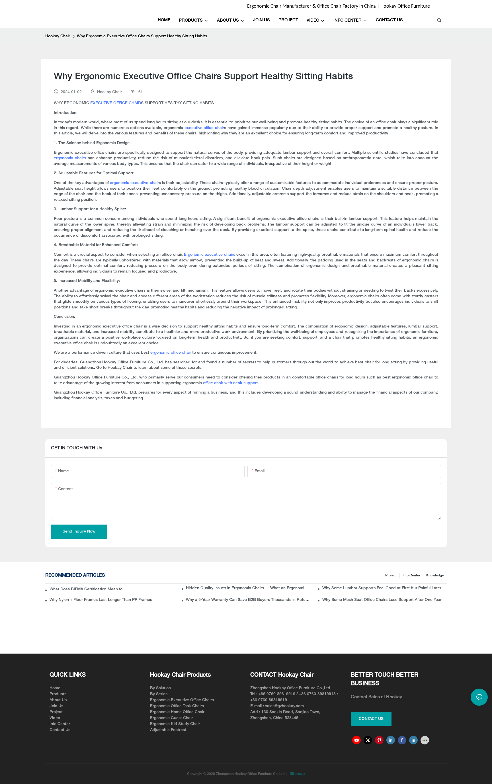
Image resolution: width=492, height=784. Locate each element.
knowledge (435, 575)
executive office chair (204, 128)
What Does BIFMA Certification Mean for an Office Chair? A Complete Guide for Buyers (89, 589)
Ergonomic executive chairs (209, 255)
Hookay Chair (57, 36)
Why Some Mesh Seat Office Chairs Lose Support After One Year (382, 600)
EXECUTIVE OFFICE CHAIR (115, 103)
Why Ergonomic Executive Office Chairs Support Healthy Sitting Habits (142, 36)
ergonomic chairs (70, 158)
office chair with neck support (230, 383)
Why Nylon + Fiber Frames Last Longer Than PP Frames (101, 600)
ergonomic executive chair (134, 183)
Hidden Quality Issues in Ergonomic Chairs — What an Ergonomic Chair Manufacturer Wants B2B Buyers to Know (248, 588)
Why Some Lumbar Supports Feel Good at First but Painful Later (381, 588)
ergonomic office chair (171, 353)
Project (391, 575)
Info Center (411, 575)
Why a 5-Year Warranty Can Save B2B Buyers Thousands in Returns (248, 600)
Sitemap (296, 774)
